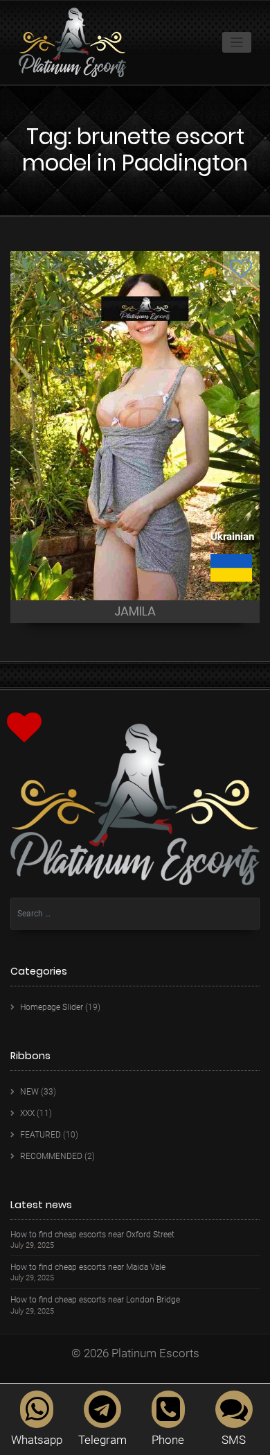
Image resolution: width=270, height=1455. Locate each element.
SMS (234, 1440)
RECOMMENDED (51, 1156)
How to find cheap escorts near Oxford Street (92, 1234)
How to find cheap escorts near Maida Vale (87, 1267)
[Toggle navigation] (237, 42)
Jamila (135, 611)
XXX (27, 1113)
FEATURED (40, 1135)
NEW (29, 1092)
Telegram (102, 1440)
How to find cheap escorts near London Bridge (95, 1300)
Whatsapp (36, 1440)
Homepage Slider (51, 1007)
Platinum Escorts (155, 1353)
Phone (168, 1440)
